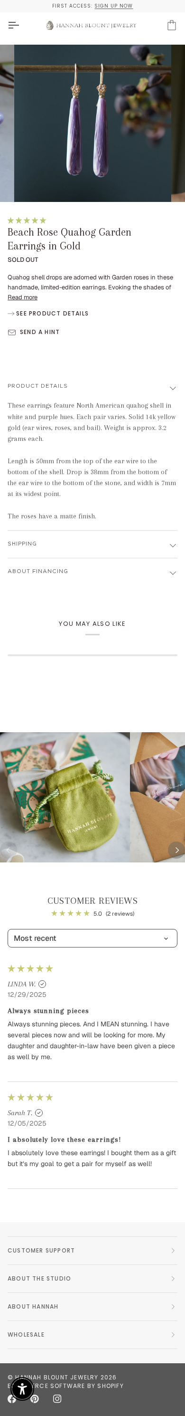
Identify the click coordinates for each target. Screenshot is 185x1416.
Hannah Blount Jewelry (56, 1377)
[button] (27, 220)
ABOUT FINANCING (38, 571)
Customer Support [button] (41, 1250)
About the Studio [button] (39, 1278)
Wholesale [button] (26, 1334)
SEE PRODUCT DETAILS (51, 313)
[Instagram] (57, 1399)
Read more (22, 297)
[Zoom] (31, 184)
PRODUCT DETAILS (38, 386)
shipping (22, 543)
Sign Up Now (113, 6)
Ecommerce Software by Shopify (66, 1386)
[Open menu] (22, 25)
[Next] (176, 850)
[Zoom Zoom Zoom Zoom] (92, 123)
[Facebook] (12, 1399)
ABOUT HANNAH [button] (33, 1306)
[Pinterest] (34, 1399)
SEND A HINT (40, 332)
